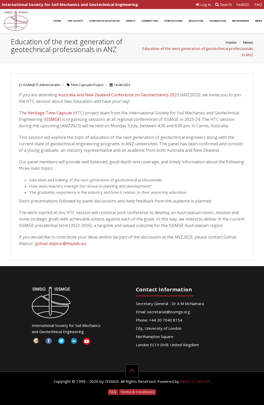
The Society (75, 20)
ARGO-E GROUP (195, 381)
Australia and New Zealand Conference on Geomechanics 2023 (118, 95)
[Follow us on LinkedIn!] (74, 342)
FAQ (258, 4)
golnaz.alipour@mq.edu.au (60, 243)
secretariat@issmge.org (168, 311)
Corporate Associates (104, 20)
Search (225, 4)
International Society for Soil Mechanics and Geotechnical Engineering (70, 4)
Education (196, 20)
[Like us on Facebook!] (48, 342)
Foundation (217, 20)
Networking (240, 20)
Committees (150, 20)
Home (57, 20)
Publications (173, 20)
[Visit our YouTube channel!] (86, 342)
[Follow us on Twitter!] (61, 342)
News (248, 42)
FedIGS (242, 4)
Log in (205, 4)
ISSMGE (52, 119)
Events (130, 20)
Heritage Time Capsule (50, 113)
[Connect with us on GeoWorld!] (36, 342)
